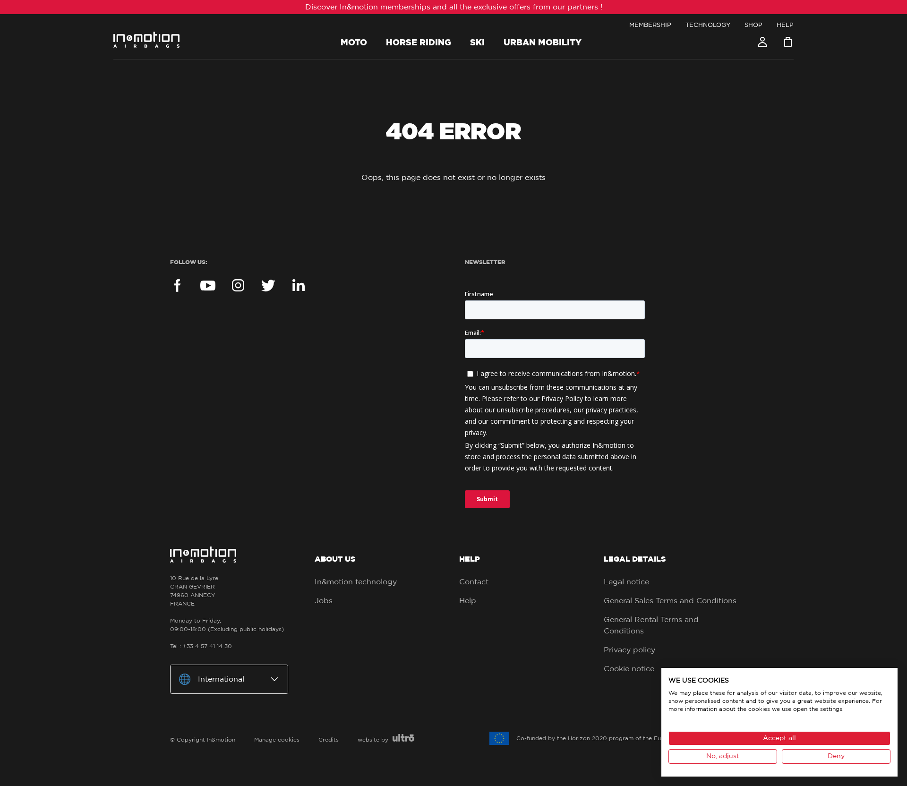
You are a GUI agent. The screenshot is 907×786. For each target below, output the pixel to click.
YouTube (207, 285)
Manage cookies (276, 740)
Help (785, 25)
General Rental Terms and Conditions (651, 625)
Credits (328, 740)
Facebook (177, 285)
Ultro (403, 738)
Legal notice (626, 582)
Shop (753, 25)
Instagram (238, 285)
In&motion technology (356, 582)
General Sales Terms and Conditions (670, 601)
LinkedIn (298, 285)
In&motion (146, 40)
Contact (473, 582)
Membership (650, 25)
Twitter (268, 285)
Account (762, 42)
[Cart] (788, 42)
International (221, 679)
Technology (707, 25)
